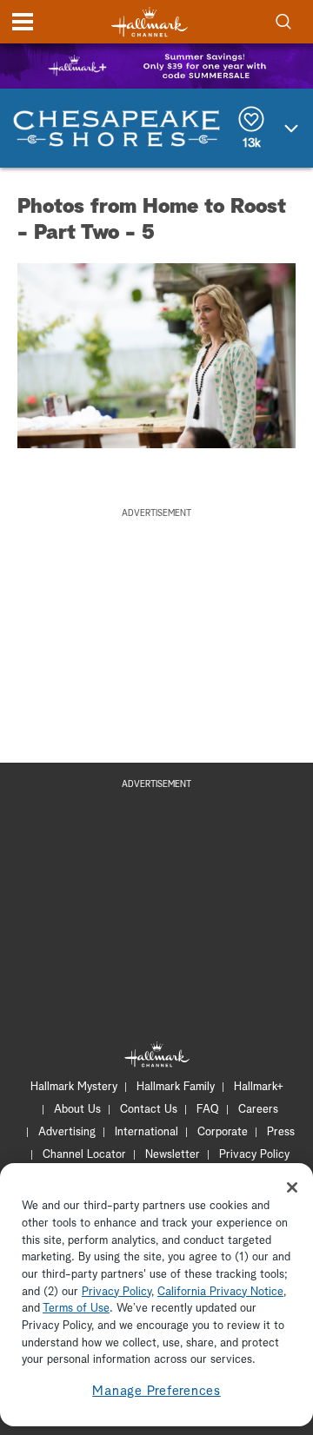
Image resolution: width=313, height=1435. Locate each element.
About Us (77, 1109)
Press (281, 1132)
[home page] (149, 22)
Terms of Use (76, 1308)
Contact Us (148, 1109)
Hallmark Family (176, 1087)
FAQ (207, 1109)
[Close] (292, 1187)
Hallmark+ (258, 1087)
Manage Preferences (156, 1391)
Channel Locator (84, 1155)
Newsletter (172, 1155)
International (146, 1132)
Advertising (67, 1132)
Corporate (222, 1132)
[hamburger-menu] (22, 21)
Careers (258, 1109)
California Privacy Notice (220, 1292)
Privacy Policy (254, 1155)
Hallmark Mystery (73, 1087)
